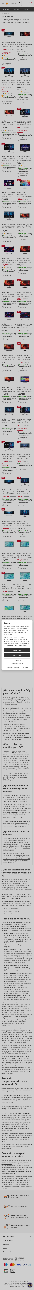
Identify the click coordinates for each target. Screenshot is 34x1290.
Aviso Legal (24, 667)
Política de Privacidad (13, 667)
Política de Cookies (17, 664)
